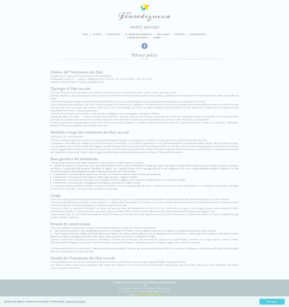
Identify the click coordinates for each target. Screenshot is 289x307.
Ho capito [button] (272, 301)
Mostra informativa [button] (75, 301)
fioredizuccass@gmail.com (149, 294)
